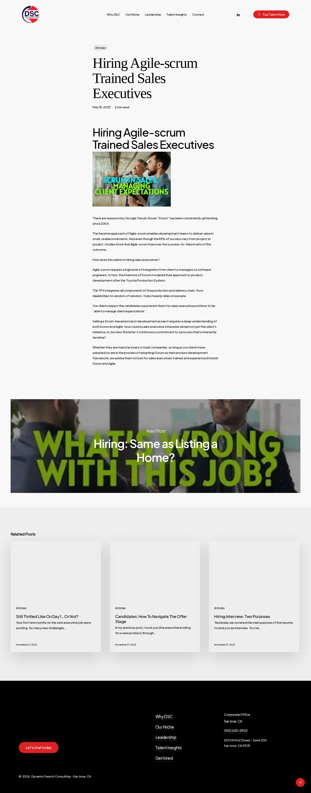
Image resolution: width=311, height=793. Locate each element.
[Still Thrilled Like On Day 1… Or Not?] (56, 596)
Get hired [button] (164, 758)
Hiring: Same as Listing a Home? (155, 446)
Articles (100, 48)
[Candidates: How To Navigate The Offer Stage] (155, 596)
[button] (39, 747)
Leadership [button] (166, 737)
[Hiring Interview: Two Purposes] (254, 596)
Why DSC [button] (164, 716)
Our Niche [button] (165, 726)
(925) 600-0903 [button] (235, 731)
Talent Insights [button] (169, 747)
